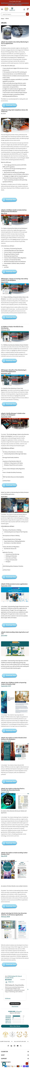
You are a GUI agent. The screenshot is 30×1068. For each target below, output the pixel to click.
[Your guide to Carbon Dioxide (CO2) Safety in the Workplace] (9, 782)
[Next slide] (28, 989)
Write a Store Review (15, 1026)
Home (2, 18)
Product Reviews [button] (15, 1003)
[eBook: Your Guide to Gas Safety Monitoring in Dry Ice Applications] (9, 105)
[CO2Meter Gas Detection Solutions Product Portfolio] (9, 361)
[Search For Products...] (27, 14)
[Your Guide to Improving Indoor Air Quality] (15, 702)
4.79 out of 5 (19, 1011)
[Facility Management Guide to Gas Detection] (9, 485)
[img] (8, 979)
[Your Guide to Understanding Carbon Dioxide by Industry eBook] (15, 870)
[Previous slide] (2, 989)
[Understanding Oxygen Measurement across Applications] (9, 625)
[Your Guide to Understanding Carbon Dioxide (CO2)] (9, 906)
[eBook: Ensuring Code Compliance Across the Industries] (9, 200)
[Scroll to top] (27, 1063)
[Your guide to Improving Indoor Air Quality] (9, 731)
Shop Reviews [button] (15, 1006)
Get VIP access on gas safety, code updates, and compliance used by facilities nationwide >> (15, 3)
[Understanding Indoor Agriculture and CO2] (9, 676)
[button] (2, 9)
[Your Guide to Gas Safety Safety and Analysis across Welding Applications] (9, 577)
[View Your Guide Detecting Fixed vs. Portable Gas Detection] (9, 843)
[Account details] (24, 9)
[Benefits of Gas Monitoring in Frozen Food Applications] (9, 404)
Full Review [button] (7, 998)
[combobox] (13, 14)
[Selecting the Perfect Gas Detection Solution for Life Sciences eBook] (15, 930)
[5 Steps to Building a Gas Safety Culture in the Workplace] (9, 317)
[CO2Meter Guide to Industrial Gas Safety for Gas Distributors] (9, 272)
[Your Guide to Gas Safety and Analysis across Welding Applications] (15, 505)
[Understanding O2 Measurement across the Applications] (15, 594)
